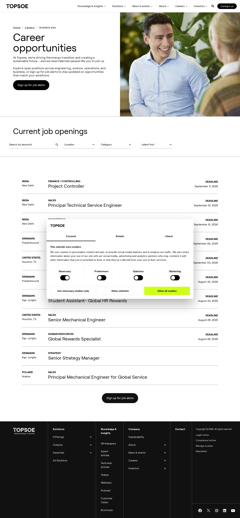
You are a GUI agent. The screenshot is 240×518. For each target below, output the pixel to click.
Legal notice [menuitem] (202, 435)
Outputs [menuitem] (58, 445)
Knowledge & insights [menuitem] (90, 6)
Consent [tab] (71, 236)
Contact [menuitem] (180, 429)
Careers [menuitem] (180, 6)
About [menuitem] (162, 6)
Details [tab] (120, 236)
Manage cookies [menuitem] (204, 446)
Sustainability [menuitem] (136, 437)
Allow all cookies (167, 290)
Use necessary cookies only (73, 290)
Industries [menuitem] (58, 452)
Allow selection (120, 290)
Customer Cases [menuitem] (106, 500)
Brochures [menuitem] (107, 510)
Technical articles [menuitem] (106, 465)
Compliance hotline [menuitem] (206, 440)
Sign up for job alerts (31, 85)
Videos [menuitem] (105, 475)
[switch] (101, 277)
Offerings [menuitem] (58, 437)
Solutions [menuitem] (117, 6)
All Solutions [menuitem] (60, 460)
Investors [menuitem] (199, 6)
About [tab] (169, 236)
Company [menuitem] (134, 429)
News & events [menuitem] (141, 6)
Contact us (227, 6)
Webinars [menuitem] (106, 482)
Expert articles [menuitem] (105, 453)
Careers (30, 27)
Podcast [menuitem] (106, 490)
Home (16, 27)
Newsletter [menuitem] (201, 451)
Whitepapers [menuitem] (108, 443)
